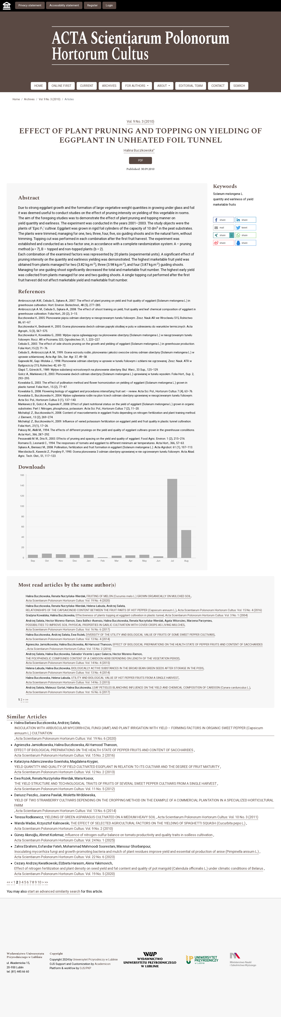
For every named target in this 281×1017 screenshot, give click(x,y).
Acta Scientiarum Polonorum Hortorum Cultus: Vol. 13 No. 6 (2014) (66, 811)
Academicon (102, 964)
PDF (140, 160)
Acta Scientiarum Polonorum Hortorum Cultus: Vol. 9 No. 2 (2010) (63, 829)
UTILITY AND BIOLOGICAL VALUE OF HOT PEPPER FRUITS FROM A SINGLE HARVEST (125, 678)
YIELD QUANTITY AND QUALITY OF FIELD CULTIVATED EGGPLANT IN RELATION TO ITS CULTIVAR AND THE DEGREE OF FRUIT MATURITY (116, 767)
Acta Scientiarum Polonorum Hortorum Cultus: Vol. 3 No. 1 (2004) (206, 615)
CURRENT (86, 86)
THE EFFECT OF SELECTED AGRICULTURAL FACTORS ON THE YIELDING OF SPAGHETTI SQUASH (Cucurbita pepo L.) (158, 823)
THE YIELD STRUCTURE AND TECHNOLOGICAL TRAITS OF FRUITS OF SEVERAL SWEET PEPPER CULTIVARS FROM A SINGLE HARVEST (115, 783)
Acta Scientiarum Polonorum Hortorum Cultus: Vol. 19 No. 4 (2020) (68, 600)
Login (109, 5)
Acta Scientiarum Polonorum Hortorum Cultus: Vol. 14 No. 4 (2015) (68, 663)
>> (26, 699)
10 (39, 882)
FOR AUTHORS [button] (135, 86)
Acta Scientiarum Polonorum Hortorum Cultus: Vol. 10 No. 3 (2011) (208, 817)
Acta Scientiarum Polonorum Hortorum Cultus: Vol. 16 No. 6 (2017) (68, 629)
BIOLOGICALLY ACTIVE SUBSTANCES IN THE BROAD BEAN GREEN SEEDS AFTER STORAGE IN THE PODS (137, 668)
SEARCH (239, 86)
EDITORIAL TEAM (191, 86)
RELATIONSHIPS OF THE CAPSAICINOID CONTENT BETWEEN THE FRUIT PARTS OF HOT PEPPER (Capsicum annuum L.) (101, 610)
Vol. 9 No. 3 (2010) (49, 99)
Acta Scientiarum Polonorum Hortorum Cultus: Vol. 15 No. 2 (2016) (69, 649)
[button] (223, 220)
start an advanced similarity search (54, 891)
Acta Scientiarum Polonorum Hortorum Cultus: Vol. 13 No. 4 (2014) (68, 639)
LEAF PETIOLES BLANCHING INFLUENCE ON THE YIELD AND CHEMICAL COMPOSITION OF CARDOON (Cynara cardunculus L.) (171, 687)
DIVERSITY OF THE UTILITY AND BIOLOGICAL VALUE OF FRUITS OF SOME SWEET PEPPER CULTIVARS (150, 634)
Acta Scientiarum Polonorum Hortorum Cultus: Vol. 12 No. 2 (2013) (64, 772)
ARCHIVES (109, 86)
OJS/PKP (85, 968)
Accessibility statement (64, 5)
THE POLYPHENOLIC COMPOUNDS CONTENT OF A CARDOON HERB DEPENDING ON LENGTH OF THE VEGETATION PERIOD (102, 658)
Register (92, 5)
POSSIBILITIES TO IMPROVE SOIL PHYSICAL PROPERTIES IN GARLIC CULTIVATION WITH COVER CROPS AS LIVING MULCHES (105, 625)
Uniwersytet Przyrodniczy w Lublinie (95, 959)
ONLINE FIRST (61, 86)
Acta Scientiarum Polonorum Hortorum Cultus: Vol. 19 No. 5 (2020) (64, 874)
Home (16, 99)
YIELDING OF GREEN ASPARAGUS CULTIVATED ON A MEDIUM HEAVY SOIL (100, 817)
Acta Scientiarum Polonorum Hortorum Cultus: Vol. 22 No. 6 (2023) (64, 857)
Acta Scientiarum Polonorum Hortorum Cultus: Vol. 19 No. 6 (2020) (66, 738)
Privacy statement (30, 5)
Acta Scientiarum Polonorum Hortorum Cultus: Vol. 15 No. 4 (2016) (220, 610)
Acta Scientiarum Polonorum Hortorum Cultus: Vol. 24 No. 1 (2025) (64, 840)
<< (8, 882)
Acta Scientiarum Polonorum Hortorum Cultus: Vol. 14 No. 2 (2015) (68, 682)
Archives (29, 99)
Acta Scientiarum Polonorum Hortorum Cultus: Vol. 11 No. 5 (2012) (64, 789)
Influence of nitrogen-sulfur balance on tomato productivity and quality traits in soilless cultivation (139, 835)
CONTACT (218, 86)
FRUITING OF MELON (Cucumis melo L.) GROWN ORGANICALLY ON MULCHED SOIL (139, 596)
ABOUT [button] (162, 86)
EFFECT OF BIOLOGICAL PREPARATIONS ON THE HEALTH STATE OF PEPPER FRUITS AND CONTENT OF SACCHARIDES (188, 644)
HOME (38, 86)
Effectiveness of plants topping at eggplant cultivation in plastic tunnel (120, 615)
